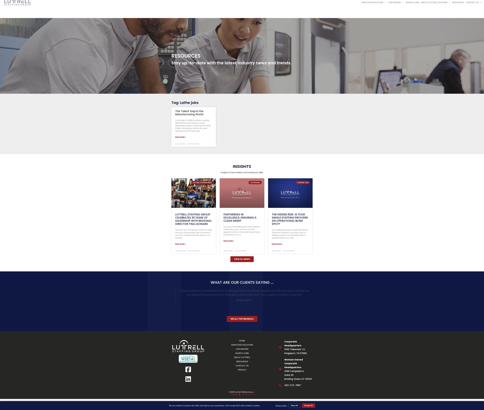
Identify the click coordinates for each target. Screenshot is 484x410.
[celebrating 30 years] (193, 193)
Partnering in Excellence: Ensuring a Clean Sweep (239, 218)
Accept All (308, 405)
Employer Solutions (372, 11)
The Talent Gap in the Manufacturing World (189, 112)
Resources (458, 11)
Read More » (180, 137)
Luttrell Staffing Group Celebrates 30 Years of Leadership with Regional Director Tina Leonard (193, 219)
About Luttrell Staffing (434, 11)
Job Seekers (394, 11)
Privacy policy (281, 405)
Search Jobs (412, 11)
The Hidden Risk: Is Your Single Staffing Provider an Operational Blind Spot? (290, 219)
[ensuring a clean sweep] (242, 193)
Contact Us (472, 11)
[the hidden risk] (290, 193)
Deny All (294, 405)
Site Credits (247, 388)
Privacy (234, 388)
